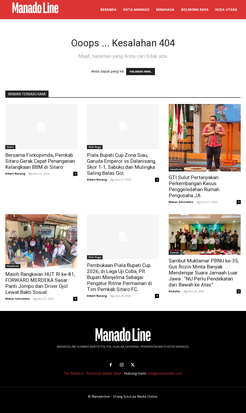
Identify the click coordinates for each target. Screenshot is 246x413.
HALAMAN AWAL (140, 71)
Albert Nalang (15, 173)
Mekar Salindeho (181, 202)
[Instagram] (121, 365)
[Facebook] (110, 365)
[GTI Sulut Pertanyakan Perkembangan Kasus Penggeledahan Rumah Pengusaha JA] (205, 137)
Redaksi (174, 291)
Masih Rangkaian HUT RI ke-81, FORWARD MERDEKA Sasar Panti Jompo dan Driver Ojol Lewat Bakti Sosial (40, 283)
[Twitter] (132, 365)
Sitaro (10, 147)
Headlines (176, 169)
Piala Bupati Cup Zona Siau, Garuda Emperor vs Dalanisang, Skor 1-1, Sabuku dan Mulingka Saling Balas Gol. (121, 164)
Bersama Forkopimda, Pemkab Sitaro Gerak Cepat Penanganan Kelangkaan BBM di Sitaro (40, 161)
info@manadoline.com (165, 373)
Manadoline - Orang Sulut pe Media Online (124, 396)
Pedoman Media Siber (104, 373)
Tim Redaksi (73, 373)
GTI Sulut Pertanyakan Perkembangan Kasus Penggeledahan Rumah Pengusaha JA (194, 186)
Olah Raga (94, 147)
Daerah (174, 252)
